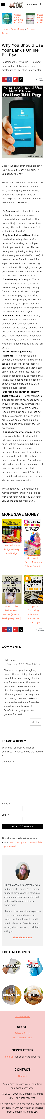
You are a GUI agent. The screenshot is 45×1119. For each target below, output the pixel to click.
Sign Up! (9, 1056)
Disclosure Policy (22, 1037)
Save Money (17, 29)
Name (6, 803)
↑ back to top (22, 1016)
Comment (8, 761)
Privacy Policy (22, 1033)
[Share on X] (21, 79)
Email (6, 814)
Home (5, 29)
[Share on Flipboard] (15, 79)
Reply (36, 722)
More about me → (22, 937)
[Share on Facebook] (9, 79)
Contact (22, 1076)
